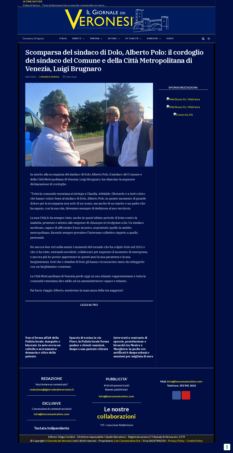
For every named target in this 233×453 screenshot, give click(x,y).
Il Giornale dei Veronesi (58, 440)
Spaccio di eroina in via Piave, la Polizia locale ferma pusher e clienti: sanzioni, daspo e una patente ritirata (89, 343)
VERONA (94, 38)
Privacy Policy (176, 440)
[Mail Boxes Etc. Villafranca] (183, 99)
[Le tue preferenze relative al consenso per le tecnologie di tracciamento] (227, 447)
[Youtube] (186, 395)
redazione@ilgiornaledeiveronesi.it (52, 389)
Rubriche (152, 38)
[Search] (203, 38)
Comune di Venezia (49, 77)
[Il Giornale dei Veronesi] (116, 20)
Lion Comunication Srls (127, 440)
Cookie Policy (195, 440)
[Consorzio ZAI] (183, 114)
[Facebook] (176, 395)
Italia (63, 38)
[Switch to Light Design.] (208, 38)
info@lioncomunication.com (51, 414)
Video (170, 38)
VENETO (77, 38)
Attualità (131, 38)
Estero (112, 38)
